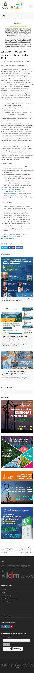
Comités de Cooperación (7, 602)
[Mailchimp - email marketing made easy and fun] (13, 650)
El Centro (3, 589)
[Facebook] (2, 626)
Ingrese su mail (7, 637)
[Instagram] (5, 626)
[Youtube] (11, 626)
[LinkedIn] (8, 626)
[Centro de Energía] (11, 6)
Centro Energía (19, 61)
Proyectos (3, 592)
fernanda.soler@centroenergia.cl (13, 191)
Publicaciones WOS (6, 596)
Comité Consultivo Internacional (9, 599)
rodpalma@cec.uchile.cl (10, 193)
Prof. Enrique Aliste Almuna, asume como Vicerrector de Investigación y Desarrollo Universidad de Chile (14, 373)
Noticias (29, 61)
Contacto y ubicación (6, 616)
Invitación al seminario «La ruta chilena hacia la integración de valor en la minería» (15, 300)
